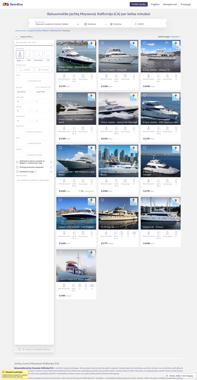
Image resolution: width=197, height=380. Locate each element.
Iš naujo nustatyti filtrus (36, 349)
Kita (48, 60)
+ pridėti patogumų (34, 132)
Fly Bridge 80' (107, 227)
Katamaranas (38, 60)
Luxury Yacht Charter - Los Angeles (76, 227)
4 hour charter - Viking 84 (113, 69)
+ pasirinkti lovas (34, 81)
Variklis (19, 60)
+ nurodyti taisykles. (34, 155)
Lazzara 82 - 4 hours (153, 227)
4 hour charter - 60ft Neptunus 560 (160, 122)
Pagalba (155, 4)
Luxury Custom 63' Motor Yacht (74, 279)
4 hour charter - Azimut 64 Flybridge (119, 122)
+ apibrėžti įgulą (34, 143)
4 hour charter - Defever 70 (156, 69)
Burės (29, 60)
